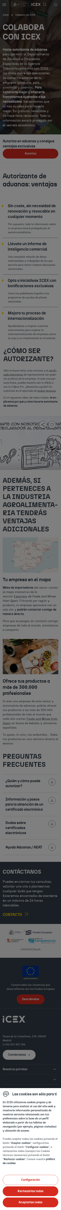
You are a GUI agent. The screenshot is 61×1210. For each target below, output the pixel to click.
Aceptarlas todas (30, 1202)
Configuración (30, 1179)
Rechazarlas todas (30, 1191)
